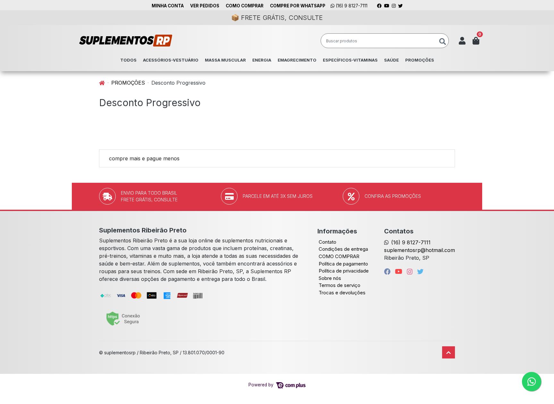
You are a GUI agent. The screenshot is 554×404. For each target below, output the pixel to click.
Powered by (261, 384)
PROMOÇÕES (419, 60)
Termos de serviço (339, 285)
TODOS (128, 60)
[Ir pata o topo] (448, 352)
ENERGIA (261, 60)
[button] (462, 40)
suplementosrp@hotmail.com (419, 250)
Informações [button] (337, 231)
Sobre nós (330, 278)
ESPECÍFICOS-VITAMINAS (350, 60)
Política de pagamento (343, 264)
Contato (327, 242)
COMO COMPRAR (245, 5)
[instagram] (411, 271)
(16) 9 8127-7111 (350, 5)
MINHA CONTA (168, 5)
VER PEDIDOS (204, 5)
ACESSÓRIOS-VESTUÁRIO (170, 60)
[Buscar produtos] (443, 42)
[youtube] (399, 271)
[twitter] (420, 271)
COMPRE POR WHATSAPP (297, 5)
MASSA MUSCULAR (225, 60)
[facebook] (388, 271)
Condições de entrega (343, 249)
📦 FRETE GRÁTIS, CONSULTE (277, 17)
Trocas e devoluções (342, 293)
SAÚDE (391, 60)
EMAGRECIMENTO (297, 60)
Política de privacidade (344, 271)
